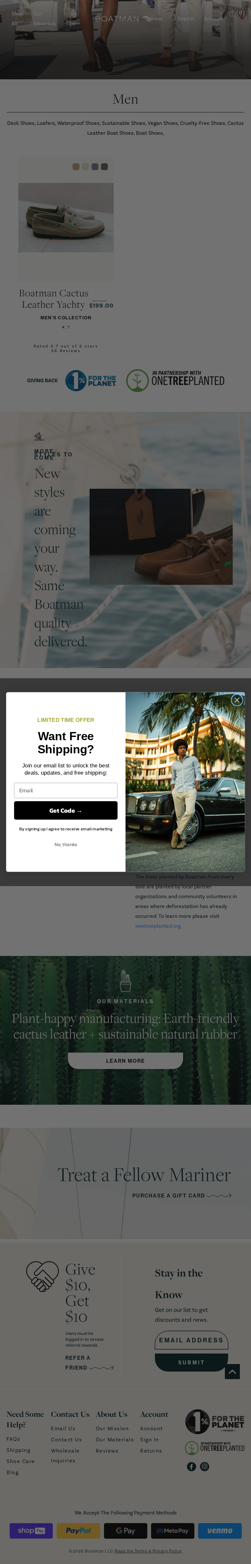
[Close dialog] (237, 700)
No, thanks (66, 844)
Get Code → (65, 810)
